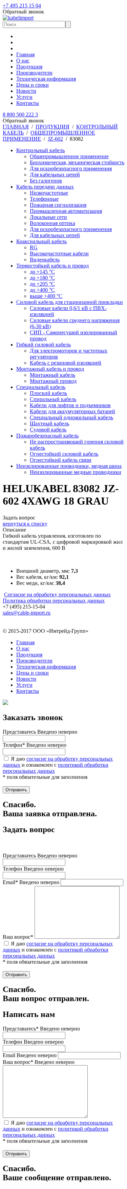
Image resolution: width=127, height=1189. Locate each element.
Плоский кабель (48, 393)
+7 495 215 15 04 (22, 5)
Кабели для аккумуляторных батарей (72, 411)
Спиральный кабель (53, 399)
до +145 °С (42, 272)
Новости (26, 91)
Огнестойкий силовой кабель (64, 454)
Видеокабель (45, 259)
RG (34, 247)
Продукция (29, 66)
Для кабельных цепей (55, 174)
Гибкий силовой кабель (43, 344)
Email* (31, 882)
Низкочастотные (49, 193)
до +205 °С (42, 284)
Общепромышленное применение (69, 156)
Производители (34, 73)
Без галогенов (46, 180)
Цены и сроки (32, 85)
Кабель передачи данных (45, 187)
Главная (25, 54)
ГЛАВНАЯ (16, 127)
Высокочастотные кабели (59, 253)
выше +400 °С (46, 296)
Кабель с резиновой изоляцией (65, 363)
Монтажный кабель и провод (50, 369)
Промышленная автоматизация (66, 211)
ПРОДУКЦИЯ (52, 127)
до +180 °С (42, 278)
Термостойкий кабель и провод (52, 265)
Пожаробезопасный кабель (47, 435)
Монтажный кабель (52, 375)
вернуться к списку (25, 524)
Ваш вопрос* (18, 937)
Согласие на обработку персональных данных (57, 594)
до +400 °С (42, 290)
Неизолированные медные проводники (75, 472)
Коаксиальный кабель (41, 241)
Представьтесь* (41, 1028)
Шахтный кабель (49, 423)
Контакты (27, 103)
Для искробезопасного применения (71, 168)
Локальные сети (48, 217)
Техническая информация (46, 79)
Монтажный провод (53, 381)
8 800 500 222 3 (20, 114)
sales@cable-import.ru (26, 613)
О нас (22, 60)
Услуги (24, 97)
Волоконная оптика (52, 223)
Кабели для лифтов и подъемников (70, 405)
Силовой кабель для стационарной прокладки (69, 302)
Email (30, 1055)
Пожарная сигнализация (58, 205)
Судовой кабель (48, 429)
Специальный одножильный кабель (71, 417)
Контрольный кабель (40, 150)
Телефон (33, 869)
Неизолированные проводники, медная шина (69, 466)
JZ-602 (55, 139)
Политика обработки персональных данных (54, 600)
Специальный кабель (40, 387)
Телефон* (34, 745)
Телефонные (44, 199)
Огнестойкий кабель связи (60, 460)
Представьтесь (40, 732)
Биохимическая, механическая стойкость (77, 162)
